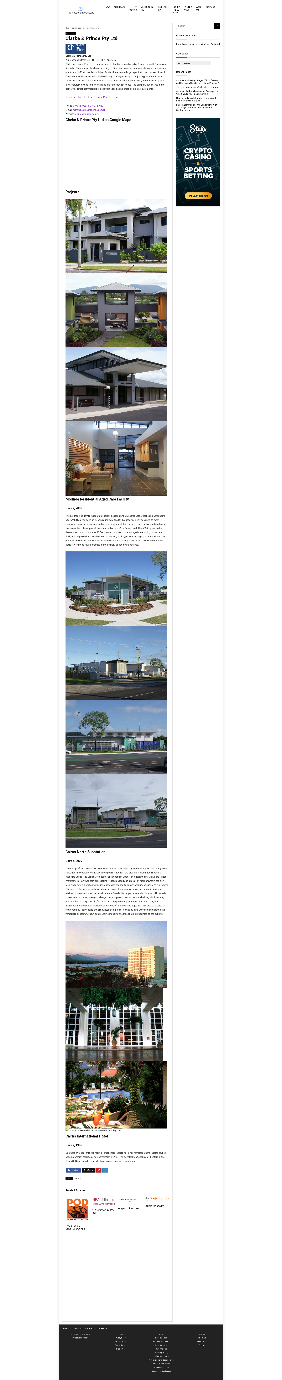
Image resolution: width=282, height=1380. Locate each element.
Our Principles (161, 1349)
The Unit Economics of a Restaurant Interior (198, 87)
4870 (77, 1179)
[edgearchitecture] (130, 1199)
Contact (210, 7)
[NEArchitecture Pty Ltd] (104, 1199)
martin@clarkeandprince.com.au (89, 110)
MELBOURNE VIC (147, 8)
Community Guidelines (161, 1371)
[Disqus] (117, 1277)
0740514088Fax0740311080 (88, 105)
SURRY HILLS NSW (176, 10)
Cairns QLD (76, 28)
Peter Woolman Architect (207, 44)
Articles (133, 9)
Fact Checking (161, 1345)
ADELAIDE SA (163, 8)
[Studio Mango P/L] (157, 1199)
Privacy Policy (120, 1338)
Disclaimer (120, 1349)
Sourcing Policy (161, 1352)
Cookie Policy (120, 1345)
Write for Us (202, 1341)
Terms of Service (121, 1341)
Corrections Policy (80, 1338)
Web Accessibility (161, 1367)
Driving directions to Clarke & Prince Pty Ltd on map (92, 97)
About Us (199, 8)
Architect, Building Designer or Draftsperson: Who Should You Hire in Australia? (197, 92)
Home (107, 7)
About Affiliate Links (161, 1363)
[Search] (217, 26)
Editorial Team (161, 1338)
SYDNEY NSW (188, 8)
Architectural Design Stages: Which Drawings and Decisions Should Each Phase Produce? (198, 81)
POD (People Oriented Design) (75, 1227)
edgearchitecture (128, 1208)
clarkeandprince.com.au (87, 114)
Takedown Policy (161, 1356)
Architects (119, 7)
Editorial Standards (161, 1341)
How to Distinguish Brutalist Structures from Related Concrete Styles (198, 99)
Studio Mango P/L (155, 1205)
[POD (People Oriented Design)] (78, 1199)
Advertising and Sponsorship (161, 1360)
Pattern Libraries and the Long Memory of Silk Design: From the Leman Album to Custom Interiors (196, 107)
